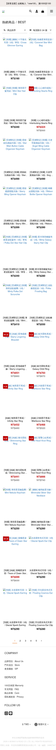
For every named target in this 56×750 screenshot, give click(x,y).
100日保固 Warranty (13, 685)
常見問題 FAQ (11, 689)
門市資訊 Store (12, 664)
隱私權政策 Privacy (14, 696)
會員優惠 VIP (11, 668)
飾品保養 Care (11, 692)
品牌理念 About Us (13, 661)
